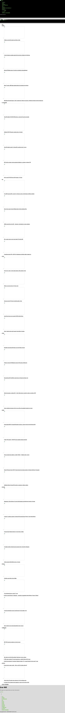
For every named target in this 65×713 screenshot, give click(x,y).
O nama (3, 11)
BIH (2, 6)
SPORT (3, 333)
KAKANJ (3, 4)
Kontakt (3, 8)
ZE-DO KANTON (5, 5)
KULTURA (3, 487)
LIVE (3, 3)
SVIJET (3, 256)
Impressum (4, 9)
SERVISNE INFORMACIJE (6, 7)
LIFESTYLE (3, 663)
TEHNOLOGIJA (4, 627)
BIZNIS (3, 410)
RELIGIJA (3, 564)
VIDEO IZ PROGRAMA (6, 12)
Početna (3, 2)
